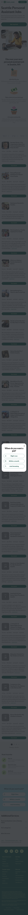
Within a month (14, 461)
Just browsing (14, 466)
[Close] (24, 446)
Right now (14, 456)
